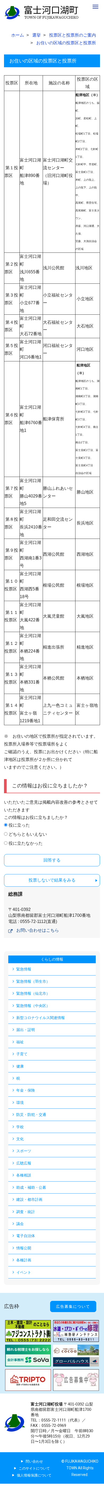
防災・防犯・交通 (31, 1114)
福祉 (20, 1042)
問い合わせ (34, 1461)
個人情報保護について (34, 1475)
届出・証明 (25, 1030)
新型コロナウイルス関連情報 (40, 1018)
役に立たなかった (26, 843)
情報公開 (23, 1248)
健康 (20, 1066)
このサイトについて (34, 1468)
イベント (23, 1272)
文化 (20, 1139)
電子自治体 (25, 1236)
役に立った (19, 825)
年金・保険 (25, 1090)
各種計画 (23, 1260)
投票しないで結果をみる (52, 880)
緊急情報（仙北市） (33, 993)
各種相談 (23, 1175)
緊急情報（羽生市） (33, 981)
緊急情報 (23, 969)
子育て (21, 1054)
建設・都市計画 (29, 1199)
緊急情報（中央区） (33, 1006)
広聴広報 (23, 1163)
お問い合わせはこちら (37, 930)
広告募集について (73, 1306)
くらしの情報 (52, 959)
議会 (20, 1224)
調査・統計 (25, 1212)
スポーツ (23, 1151)
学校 (20, 1127)
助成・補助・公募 (31, 1187)
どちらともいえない (28, 834)
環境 (20, 1102)
